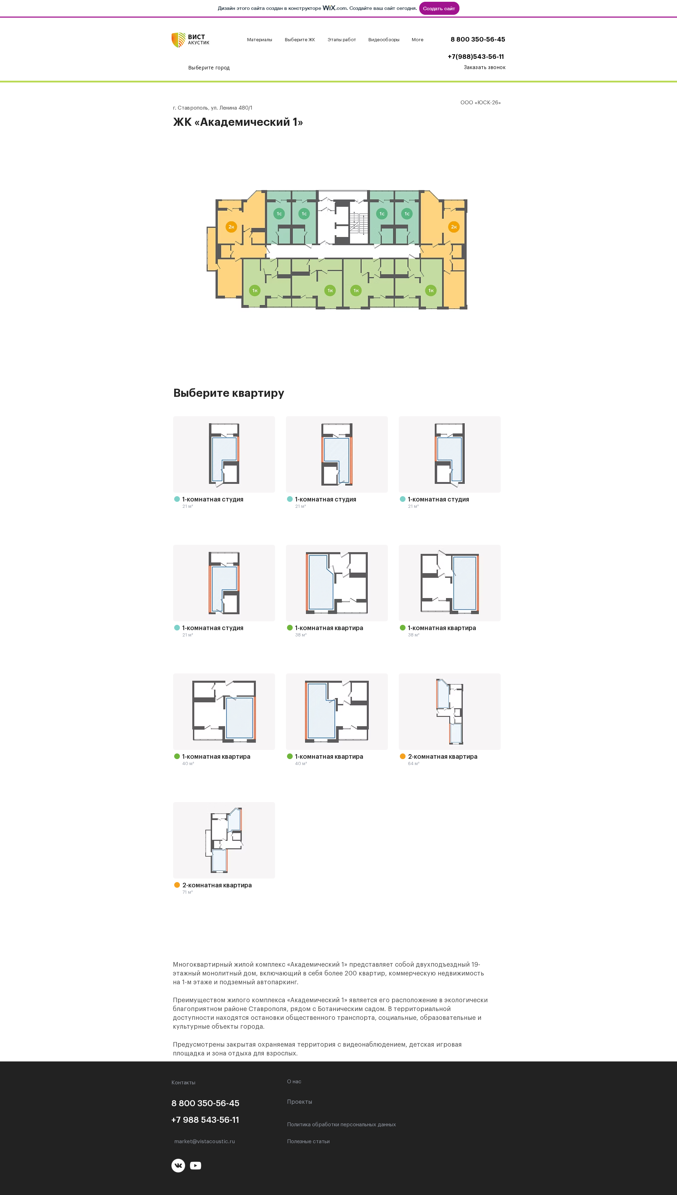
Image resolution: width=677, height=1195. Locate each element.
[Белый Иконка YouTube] (195, 1165)
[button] (261, 40)
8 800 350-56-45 (478, 39)
